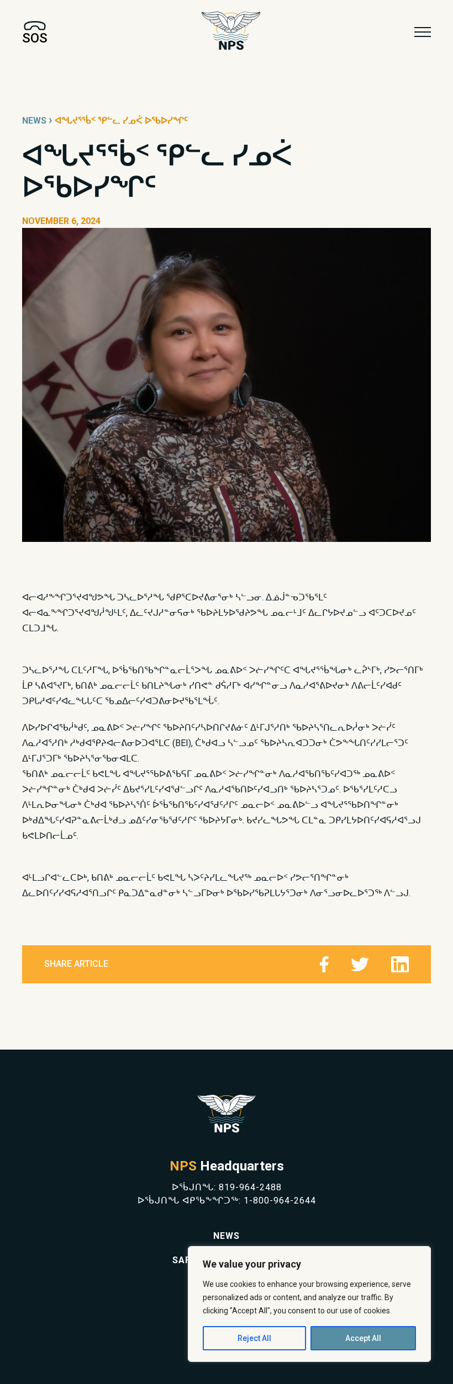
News (34, 120)
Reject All (254, 1338)
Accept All (363, 1338)
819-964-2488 (250, 1187)
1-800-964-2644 (280, 1200)
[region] (309, 1304)
